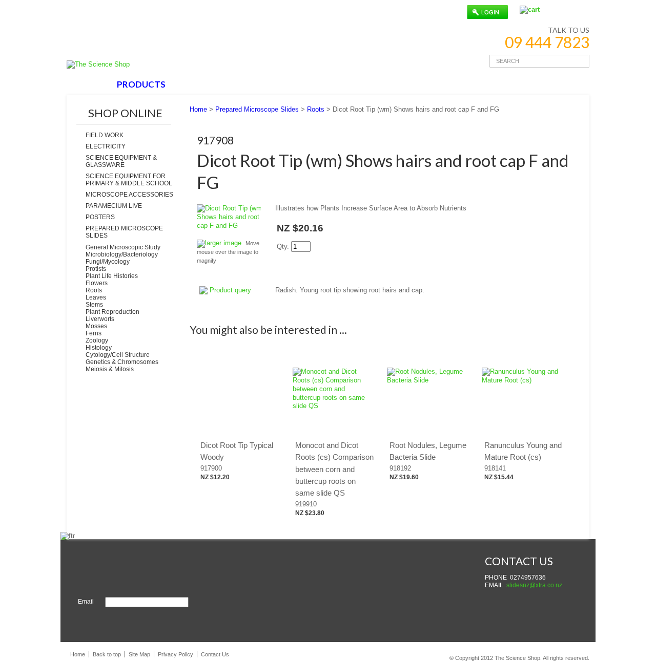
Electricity (106, 146)
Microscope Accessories (129, 194)
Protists (96, 268)
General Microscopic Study (123, 247)
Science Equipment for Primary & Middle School (129, 180)
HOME (89, 84)
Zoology (97, 340)
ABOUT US (202, 84)
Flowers (97, 283)
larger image (223, 243)
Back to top (107, 654)
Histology (99, 347)
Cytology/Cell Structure (118, 354)
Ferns (93, 333)
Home (198, 109)
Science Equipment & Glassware (121, 161)
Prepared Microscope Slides (124, 232)
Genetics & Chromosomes (122, 362)
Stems (94, 304)
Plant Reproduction (112, 311)
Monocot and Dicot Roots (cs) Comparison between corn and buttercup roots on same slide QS (334, 469)
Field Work (105, 135)
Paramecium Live (114, 205)
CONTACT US (324, 84)
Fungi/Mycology (108, 261)
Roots (94, 290)
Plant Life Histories (112, 276)
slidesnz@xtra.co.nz (534, 585)
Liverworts (100, 319)
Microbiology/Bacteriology (122, 254)
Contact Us (215, 654)
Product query (230, 290)
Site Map (139, 654)
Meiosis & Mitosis (110, 369)
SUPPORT (260, 84)
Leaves (96, 297)
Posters (100, 217)
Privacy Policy (175, 654)
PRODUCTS (141, 84)
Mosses (96, 326)
